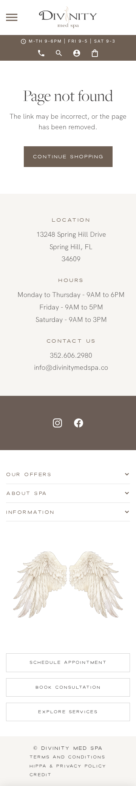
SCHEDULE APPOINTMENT (68, 662)
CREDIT (40, 775)
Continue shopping (68, 156)
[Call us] (41, 53)
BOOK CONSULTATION (68, 687)
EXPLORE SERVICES (68, 712)
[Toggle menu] (11, 17)
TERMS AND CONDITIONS (67, 757)
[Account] (77, 53)
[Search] (59, 53)
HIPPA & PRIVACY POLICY (68, 766)
